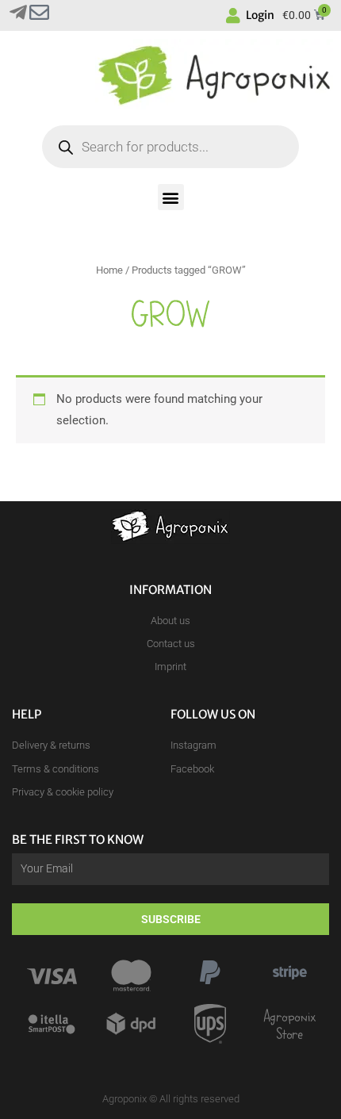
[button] (171, 197)
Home (109, 270)
